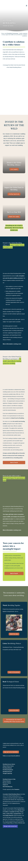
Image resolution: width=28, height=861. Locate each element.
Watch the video (14, 634)
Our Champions (15, 789)
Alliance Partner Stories (8, 766)
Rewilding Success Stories (9, 764)
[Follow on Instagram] (4, 758)
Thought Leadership (7, 773)
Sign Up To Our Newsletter (11, 752)
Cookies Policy (9, 813)
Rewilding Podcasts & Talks (9, 779)
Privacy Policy (9, 822)
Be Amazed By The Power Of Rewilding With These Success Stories (14, 720)
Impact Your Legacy (14, 216)
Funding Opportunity (14, 194)
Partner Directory (7, 781)
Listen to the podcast (14, 672)
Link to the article (14, 710)
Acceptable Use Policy (14, 811)
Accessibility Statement (8, 815)
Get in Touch (14, 573)
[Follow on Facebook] (7, 758)
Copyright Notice (17, 813)
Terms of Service (18, 822)
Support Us (5, 784)
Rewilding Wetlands (7, 767)
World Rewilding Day (7, 786)
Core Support (14, 169)
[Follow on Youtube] (15, 758)
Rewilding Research (7, 771)
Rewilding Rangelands (8, 769)
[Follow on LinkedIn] (11, 758)
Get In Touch (14, 462)
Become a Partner (7, 782)
